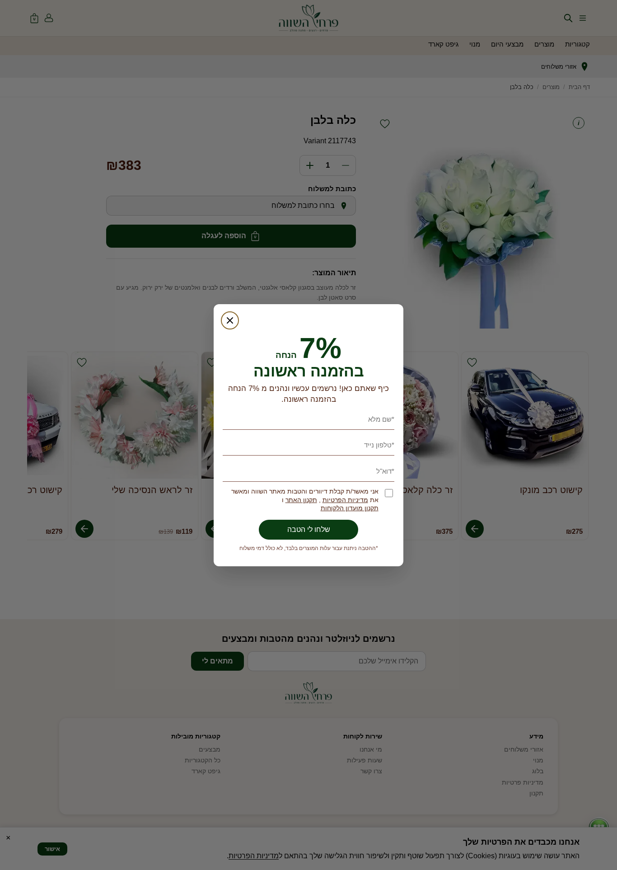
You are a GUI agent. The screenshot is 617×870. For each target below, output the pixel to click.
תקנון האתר (301, 500)
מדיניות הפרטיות (345, 500)
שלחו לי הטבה (308, 529)
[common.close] (230, 320)
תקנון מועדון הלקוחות (350, 508)
